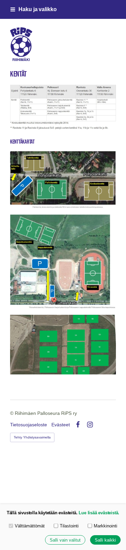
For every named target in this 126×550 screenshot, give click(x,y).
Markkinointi (105, 525)
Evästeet (60, 424)
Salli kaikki (105, 540)
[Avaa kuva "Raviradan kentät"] (63, 344)
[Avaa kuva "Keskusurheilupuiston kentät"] (63, 180)
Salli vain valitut (65, 540)
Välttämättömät (30, 525)
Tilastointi (69, 525)
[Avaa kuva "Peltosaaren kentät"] (63, 262)
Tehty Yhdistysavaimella (32, 437)
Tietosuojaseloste (28, 424)
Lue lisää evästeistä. (99, 512)
